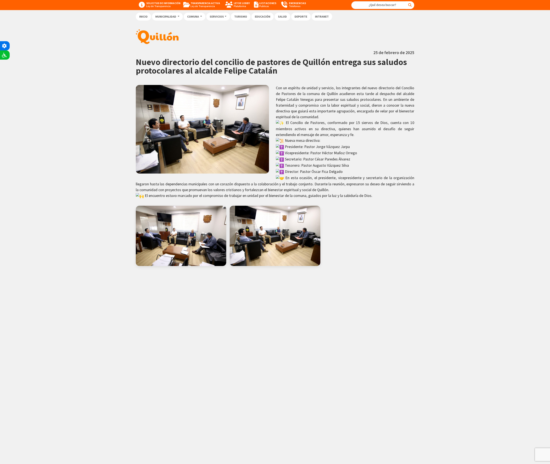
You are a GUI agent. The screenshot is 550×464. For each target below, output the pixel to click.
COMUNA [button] (193, 16)
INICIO (143, 16)
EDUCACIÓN (262, 16)
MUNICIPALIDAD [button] (166, 16)
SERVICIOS (217, 16)
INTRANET (322, 16)
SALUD (282, 16)
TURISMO (240, 16)
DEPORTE (301, 16)
